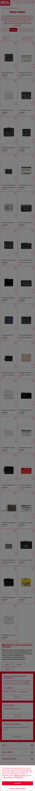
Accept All (17, 783)
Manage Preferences (20, 775)
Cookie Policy (19, 777)
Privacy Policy (8, 777)
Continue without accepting (17, 788)
